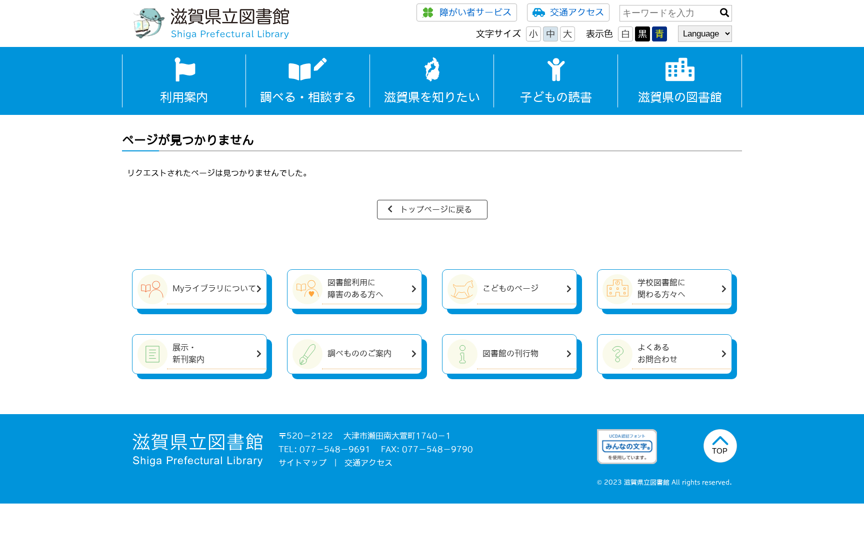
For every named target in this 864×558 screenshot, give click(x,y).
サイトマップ (302, 463)
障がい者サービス (476, 12)
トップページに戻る (436, 209)
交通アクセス (577, 12)
